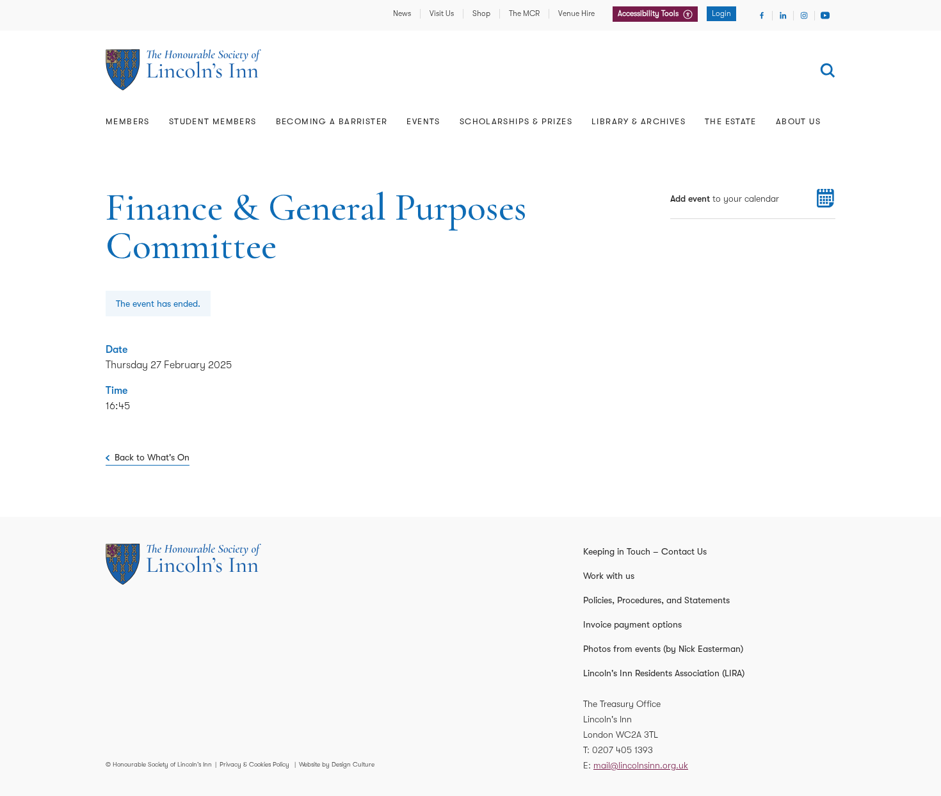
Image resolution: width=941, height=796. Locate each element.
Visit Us (442, 13)
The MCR (524, 13)
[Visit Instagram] (804, 15)
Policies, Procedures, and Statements (656, 600)
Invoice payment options (632, 624)
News (402, 13)
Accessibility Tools (649, 13)
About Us (798, 121)
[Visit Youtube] (825, 15)
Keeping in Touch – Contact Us (645, 551)
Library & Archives (638, 121)
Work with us (608, 576)
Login (721, 13)
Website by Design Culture (336, 764)
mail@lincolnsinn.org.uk (640, 765)
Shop (481, 13)
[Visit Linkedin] (783, 15)
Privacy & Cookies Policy (254, 764)
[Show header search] (827, 70)
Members (128, 121)
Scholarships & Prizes (516, 121)
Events (423, 121)
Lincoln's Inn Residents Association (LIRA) (663, 673)
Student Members (213, 121)
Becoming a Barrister (332, 121)
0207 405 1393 (622, 750)
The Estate (731, 121)
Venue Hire (576, 13)
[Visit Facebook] (762, 15)
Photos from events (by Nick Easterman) (663, 649)
